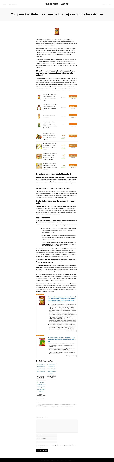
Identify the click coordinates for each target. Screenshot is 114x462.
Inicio (5, 4)
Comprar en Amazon (72, 330)
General (39, 402)
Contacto (104, 4)
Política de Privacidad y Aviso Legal (58, 459)
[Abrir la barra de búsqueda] (110, 4)
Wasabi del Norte (57, 4)
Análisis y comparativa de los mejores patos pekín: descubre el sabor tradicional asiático (55, 406)
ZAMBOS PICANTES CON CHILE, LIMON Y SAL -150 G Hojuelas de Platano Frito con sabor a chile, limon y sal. (61, 339)
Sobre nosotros (13, 4)
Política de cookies (71, 459)
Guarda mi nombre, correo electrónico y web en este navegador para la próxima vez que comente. (57, 445)
